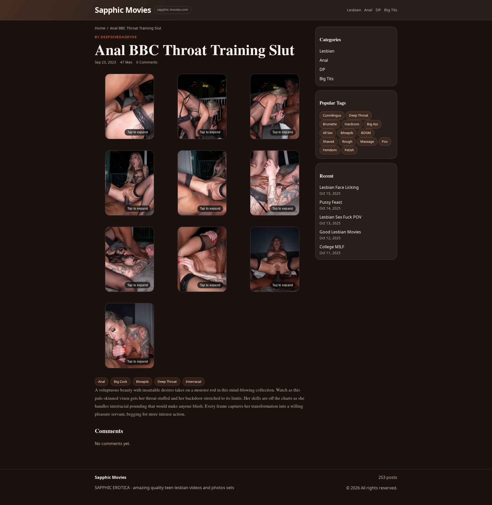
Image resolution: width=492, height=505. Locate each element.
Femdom (330, 150)
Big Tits (390, 9)
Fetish (349, 150)
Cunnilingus (332, 115)
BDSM (366, 132)
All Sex (328, 132)
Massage (367, 141)
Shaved (328, 141)
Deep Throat (167, 381)
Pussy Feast (331, 202)
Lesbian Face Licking (339, 187)
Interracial (193, 381)
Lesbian (354, 9)
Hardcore (352, 124)
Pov (385, 141)
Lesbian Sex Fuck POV (341, 217)
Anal (368, 9)
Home (100, 28)
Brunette (330, 124)
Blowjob (142, 381)
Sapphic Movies (123, 10)
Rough (347, 141)
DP (378, 9)
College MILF (332, 247)
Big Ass (372, 124)
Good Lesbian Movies (340, 232)
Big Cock (120, 381)
